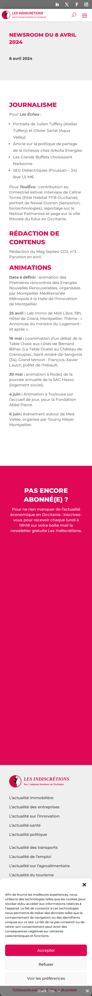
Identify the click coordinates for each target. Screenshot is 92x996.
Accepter (46, 950)
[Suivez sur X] (67, 4)
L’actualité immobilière (31, 797)
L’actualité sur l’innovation (34, 816)
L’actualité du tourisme (31, 874)
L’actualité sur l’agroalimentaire (39, 865)
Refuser (46, 964)
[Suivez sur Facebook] (76, 4)
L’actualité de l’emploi (30, 856)
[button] (84, 884)
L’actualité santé (25, 825)
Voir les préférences (46, 978)
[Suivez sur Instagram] (86, 4)
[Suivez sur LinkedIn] (57, 4)
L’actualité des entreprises (34, 806)
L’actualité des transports (33, 847)
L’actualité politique (28, 834)
